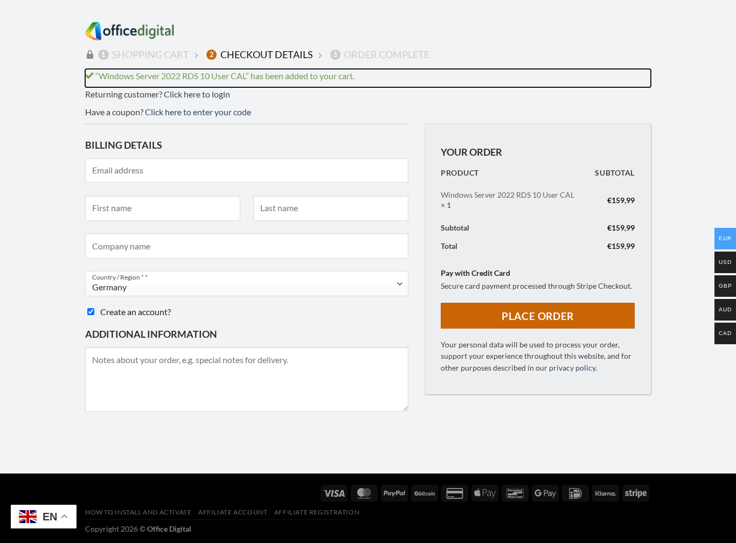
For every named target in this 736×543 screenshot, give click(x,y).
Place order (537, 316)
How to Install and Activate (138, 512)
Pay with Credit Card (475, 272)
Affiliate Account (232, 512)
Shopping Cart (145, 54)
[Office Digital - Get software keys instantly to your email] (130, 31)
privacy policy (572, 368)
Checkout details (261, 54)
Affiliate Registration (316, 512)
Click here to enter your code (198, 112)
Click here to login (197, 94)
